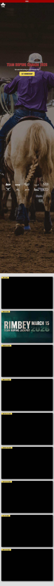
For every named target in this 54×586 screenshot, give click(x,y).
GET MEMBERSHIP (27, 74)
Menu (27, 1)
